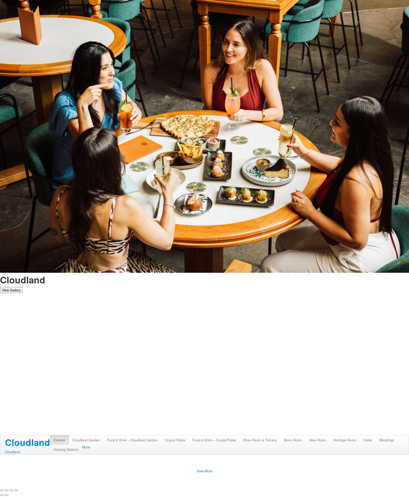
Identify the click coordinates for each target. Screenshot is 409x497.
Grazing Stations (66, 449)
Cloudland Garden (86, 440)
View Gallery (11, 290)
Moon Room (293, 440)
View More (205, 471)
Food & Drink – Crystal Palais (214, 440)
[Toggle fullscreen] (11, 490)
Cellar (367, 440)
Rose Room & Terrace (260, 440)
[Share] (7, 490)
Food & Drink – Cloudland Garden (132, 440)
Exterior (59, 440)
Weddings (386, 440)
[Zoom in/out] (16, 490)
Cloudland (12, 451)
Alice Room (317, 440)
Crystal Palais (175, 440)
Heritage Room (344, 440)
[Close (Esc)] (2, 490)
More (86, 447)
